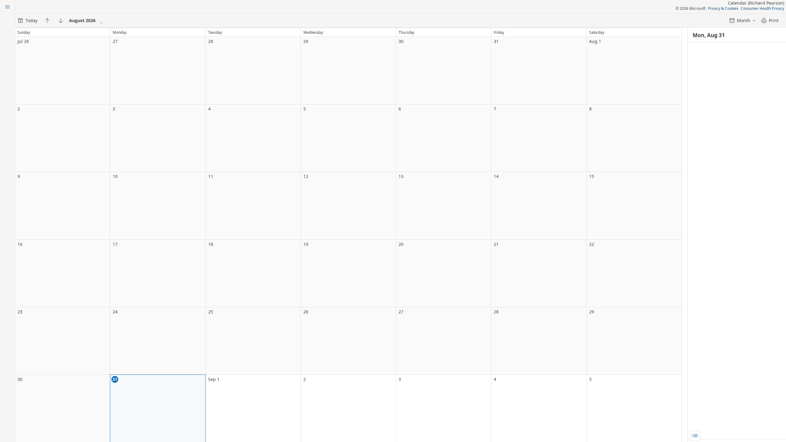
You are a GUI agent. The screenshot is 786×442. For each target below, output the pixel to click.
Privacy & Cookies (723, 8)
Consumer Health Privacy (762, 8)
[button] (695, 436)
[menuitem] (28, 20)
